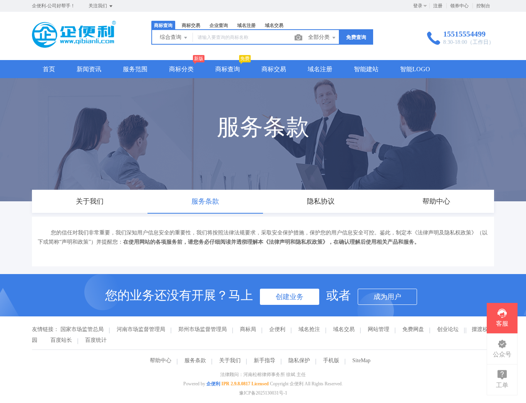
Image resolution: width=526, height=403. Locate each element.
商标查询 (227, 69)
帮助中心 (160, 360)
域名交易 (344, 329)
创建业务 (289, 297)
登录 (417, 5)
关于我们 (230, 360)
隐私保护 (299, 360)
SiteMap (361, 360)
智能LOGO (415, 69)
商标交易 (273, 69)
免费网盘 (413, 329)
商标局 (248, 329)
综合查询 (171, 37)
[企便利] (74, 44)
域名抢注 (309, 329)
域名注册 (320, 69)
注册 (437, 5)
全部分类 (319, 37)
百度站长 (61, 340)
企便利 (277, 329)
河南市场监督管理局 (141, 329)
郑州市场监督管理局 (202, 329)
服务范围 (135, 69)
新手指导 (264, 360)
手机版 (331, 360)
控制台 (483, 5)
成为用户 (387, 297)
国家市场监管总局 (82, 329)
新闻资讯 (89, 69)
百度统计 (96, 340)
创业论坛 (448, 329)
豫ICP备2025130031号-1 (263, 393)
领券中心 (459, 5)
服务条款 (195, 360)
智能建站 (366, 69)
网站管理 (378, 329)
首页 (49, 69)
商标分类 (181, 69)
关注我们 (98, 5)
